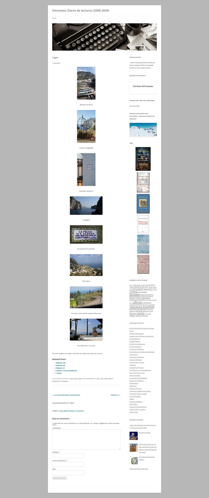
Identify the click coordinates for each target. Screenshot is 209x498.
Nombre (55, 452)
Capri (102, 378)
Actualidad (138, 289)
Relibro (132, 399)
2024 (131, 290)
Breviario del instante (137, 334)
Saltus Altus (133, 404)
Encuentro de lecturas (137, 357)
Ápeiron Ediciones (142, 316)
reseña (140, 313)
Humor (142, 299)
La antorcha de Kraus (137, 368)
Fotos (76, 378)
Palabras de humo (136, 389)
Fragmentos (145, 298)
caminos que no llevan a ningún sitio (142, 336)
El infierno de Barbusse (137, 344)
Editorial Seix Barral (147, 296)
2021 (146, 287)
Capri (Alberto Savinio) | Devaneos (71, 411)
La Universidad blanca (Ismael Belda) (66, 395)
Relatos (133, 313)
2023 (154, 287)
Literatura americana (136, 305)
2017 (152, 285)
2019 (136, 287)
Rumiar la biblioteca (136, 402)
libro (131, 303)
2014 (140, 285)
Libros (137, 302)
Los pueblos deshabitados (138, 378)
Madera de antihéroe (137, 381)
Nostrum (65, 381)
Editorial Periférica (135, 296)
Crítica (133, 291)
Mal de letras (134, 383)
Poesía (151, 311)
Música (145, 311)
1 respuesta (56, 63)
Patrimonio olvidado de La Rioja (140, 391)
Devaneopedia (134, 106)
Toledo (59, 373)
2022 (150, 287)
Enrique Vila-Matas (136, 360)
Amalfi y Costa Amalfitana (66, 371)
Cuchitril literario (135, 339)
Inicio (54, 18)
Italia (79, 378)
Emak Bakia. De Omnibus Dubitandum (142, 352)
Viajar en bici (134, 412)
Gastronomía (134, 300)
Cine (155, 289)
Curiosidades (142, 292)
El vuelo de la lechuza (137, 349)
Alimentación (148, 290)
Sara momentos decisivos (138, 407)
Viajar (132, 315)
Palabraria (133, 386)
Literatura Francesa (138, 309)
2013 (135, 285)
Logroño (138, 311)
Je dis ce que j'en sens (137, 362)
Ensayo (132, 298)
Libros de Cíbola (135, 375)
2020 (142, 287)
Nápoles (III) (61, 363)
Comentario (56, 428)
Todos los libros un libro (137, 409)
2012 (131, 285)
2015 (71, 378)
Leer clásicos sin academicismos (140, 370)
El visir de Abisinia (135, 347)
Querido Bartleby (135, 396)
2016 (148, 285)
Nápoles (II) (60, 365)
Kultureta (133, 365)
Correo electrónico (59, 461)
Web (53, 469)
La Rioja (154, 300)
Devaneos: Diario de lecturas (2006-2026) (80, 10)
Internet (148, 300)
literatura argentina (149, 305)
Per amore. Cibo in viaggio (138, 394)
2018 (132, 287)
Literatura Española (142, 307)
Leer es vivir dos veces (137, 373)
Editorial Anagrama (147, 295)
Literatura (146, 302)
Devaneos (135, 294)
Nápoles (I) (60, 368)
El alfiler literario (135, 341)
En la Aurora (134, 355)
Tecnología (148, 314)
